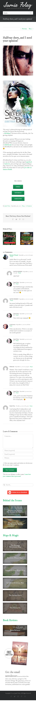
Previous (24, 29)
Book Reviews (10, 620)
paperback (29, 162)
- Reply (11, 256)
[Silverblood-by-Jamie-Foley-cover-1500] (18, 81)
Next (30, 29)
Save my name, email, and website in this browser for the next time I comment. (17, 464)
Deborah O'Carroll (14, 255)
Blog (23, 206)
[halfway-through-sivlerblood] (18, 46)
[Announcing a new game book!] (26, 233)
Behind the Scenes (12, 500)
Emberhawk (7, 145)
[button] (4, 238)
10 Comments (29, 206)
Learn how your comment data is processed (17, 475)
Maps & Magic (11, 535)
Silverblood (7, 133)
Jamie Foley (7, 206)
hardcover (7, 164)
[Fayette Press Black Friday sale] (9, 233)
